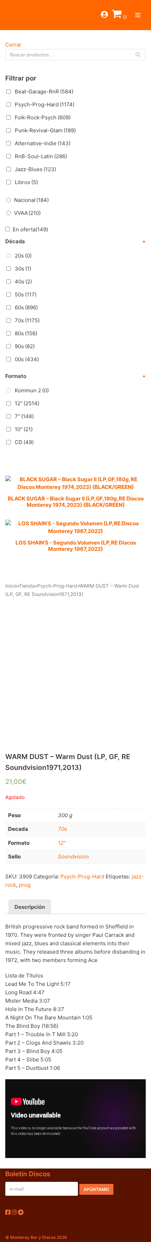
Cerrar (13, 44)
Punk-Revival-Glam (45, 130)
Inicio (11, 586)
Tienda (27, 586)
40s (23, 281)
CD (24, 442)
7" (24, 416)
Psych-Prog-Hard (44, 104)
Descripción (29, 907)
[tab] (30, 907)
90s (25, 346)
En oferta (30, 229)
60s (26, 307)
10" (24, 429)
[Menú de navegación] (138, 15)
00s (27, 359)
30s (23, 268)
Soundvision (73, 856)
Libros (26, 182)
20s (23, 255)
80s (26, 333)
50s (26, 294)
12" (27, 403)
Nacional (31, 200)
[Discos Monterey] (17, 15)
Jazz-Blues (35, 169)
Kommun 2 (32, 390)
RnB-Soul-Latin (41, 156)
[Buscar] (138, 54)
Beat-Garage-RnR (44, 91)
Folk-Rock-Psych (43, 117)
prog (25, 885)
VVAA (27, 213)
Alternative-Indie (43, 143)
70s (27, 320)
